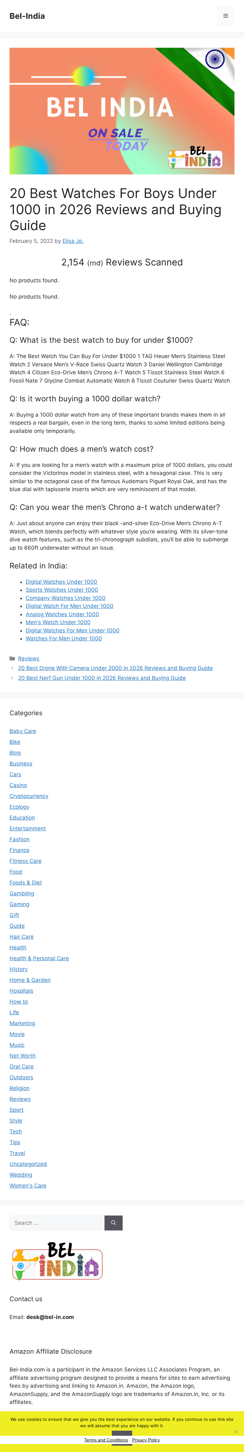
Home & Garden (30, 980)
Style (16, 1120)
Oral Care (22, 1066)
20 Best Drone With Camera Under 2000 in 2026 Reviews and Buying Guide (115, 668)
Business (21, 763)
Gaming (19, 904)
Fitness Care (26, 861)
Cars (15, 774)
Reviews (28, 658)
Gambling (22, 893)
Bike (15, 742)
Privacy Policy (146, 1439)
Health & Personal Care (39, 958)
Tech (16, 1131)
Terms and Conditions (106, 1439)
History (19, 969)
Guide (17, 926)
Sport (17, 1110)
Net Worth (23, 1056)
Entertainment (28, 828)
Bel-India (27, 16)
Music (17, 1045)
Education (22, 817)
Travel (17, 1153)
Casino (18, 785)
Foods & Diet (26, 882)
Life (14, 1012)
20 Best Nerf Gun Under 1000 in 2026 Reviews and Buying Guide (102, 678)
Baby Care (23, 731)
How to (19, 1001)
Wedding (21, 1175)
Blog (15, 753)
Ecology (19, 807)
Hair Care (22, 937)
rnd (95, 263)
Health (18, 947)
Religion (20, 1088)
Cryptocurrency (29, 796)
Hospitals (21, 991)
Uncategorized (28, 1164)
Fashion (20, 839)
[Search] (114, 1223)
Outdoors (21, 1077)
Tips (15, 1142)
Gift (14, 915)
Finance (20, 850)
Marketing (22, 1023)
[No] (236, 1431)
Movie (17, 1034)
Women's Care (28, 1185)
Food (16, 872)
